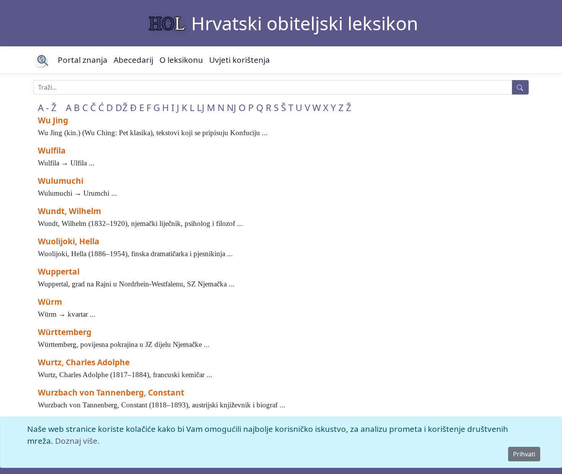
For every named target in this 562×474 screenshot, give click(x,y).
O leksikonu (181, 59)
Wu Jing (53, 120)
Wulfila (52, 150)
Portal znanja (82, 59)
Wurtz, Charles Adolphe (84, 362)
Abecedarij (133, 59)
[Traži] (520, 87)
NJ (231, 107)
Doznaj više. (77, 440)
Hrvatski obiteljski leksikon (304, 23)
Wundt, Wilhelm (69, 211)
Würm (50, 301)
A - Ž (47, 107)
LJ (201, 107)
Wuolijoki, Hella (68, 241)
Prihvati (524, 454)
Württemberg (64, 332)
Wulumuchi (60, 180)
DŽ (121, 107)
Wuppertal (59, 271)
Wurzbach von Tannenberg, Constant (111, 392)
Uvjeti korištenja (239, 59)
